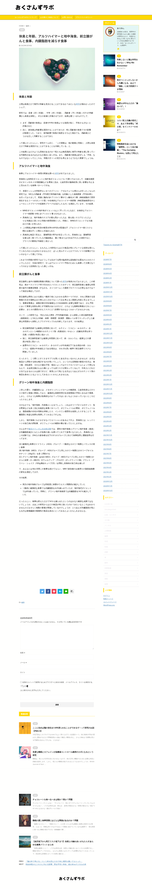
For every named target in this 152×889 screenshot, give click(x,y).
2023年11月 (107, 338)
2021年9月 (107, 444)
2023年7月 (107, 357)
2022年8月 (107, 403)
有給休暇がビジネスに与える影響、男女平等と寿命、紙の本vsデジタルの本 (56, 864)
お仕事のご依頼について (49, 17)
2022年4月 (107, 421)
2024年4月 (107, 320)
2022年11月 (107, 389)
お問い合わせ (67, 17)
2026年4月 (107, 273)
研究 (78, 104)
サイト (22, 672)
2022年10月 (107, 393)
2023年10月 (108, 343)
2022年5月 (107, 417)
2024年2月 (107, 324)
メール (23, 662)
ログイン (106, 596)
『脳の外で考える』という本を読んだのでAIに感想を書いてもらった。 (54, 861)
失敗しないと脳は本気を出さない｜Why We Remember (127, 62)
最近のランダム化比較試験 (39, 429)
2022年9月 (107, 398)
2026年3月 (107, 278)
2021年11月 (107, 435)
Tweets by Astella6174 (112, 245)
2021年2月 (107, 477)
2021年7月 (107, 454)
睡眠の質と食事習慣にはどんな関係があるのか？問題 (55, 820)
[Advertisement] (57, 533)
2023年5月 (107, 361)
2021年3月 (107, 472)
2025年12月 (107, 287)
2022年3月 (107, 426)
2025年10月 (108, 296)
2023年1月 (107, 380)
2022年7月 (107, 407)
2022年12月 (107, 384)
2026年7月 (107, 259)
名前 (22, 653)
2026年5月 (107, 269)
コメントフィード (110, 602)
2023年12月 (107, 333)
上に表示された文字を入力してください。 (36, 690)
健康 (22, 602)
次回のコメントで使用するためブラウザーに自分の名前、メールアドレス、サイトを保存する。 (58, 682)
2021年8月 (107, 449)
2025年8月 (107, 306)
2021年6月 (107, 458)
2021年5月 (107, 463)
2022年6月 (107, 412)
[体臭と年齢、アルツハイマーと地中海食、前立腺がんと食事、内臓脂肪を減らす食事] (60, 591)
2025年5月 (107, 315)
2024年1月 (107, 329)
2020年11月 (107, 486)
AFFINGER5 (89, 886)
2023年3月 (107, 370)
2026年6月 (107, 264)
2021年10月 (107, 440)
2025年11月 (107, 292)
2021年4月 (107, 467)
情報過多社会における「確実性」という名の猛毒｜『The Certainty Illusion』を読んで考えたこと (128, 150)
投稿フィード (108, 599)
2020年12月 (107, 481)
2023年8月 (107, 352)
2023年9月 (107, 347)
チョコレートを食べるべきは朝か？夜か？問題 (53, 799)
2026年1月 (107, 283)
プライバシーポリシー (84, 17)
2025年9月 (107, 301)
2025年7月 (107, 310)
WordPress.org (109, 605)
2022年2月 (107, 430)
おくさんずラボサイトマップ (25, 17)
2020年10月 (108, 491)
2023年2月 (107, 375)
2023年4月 (107, 366)
